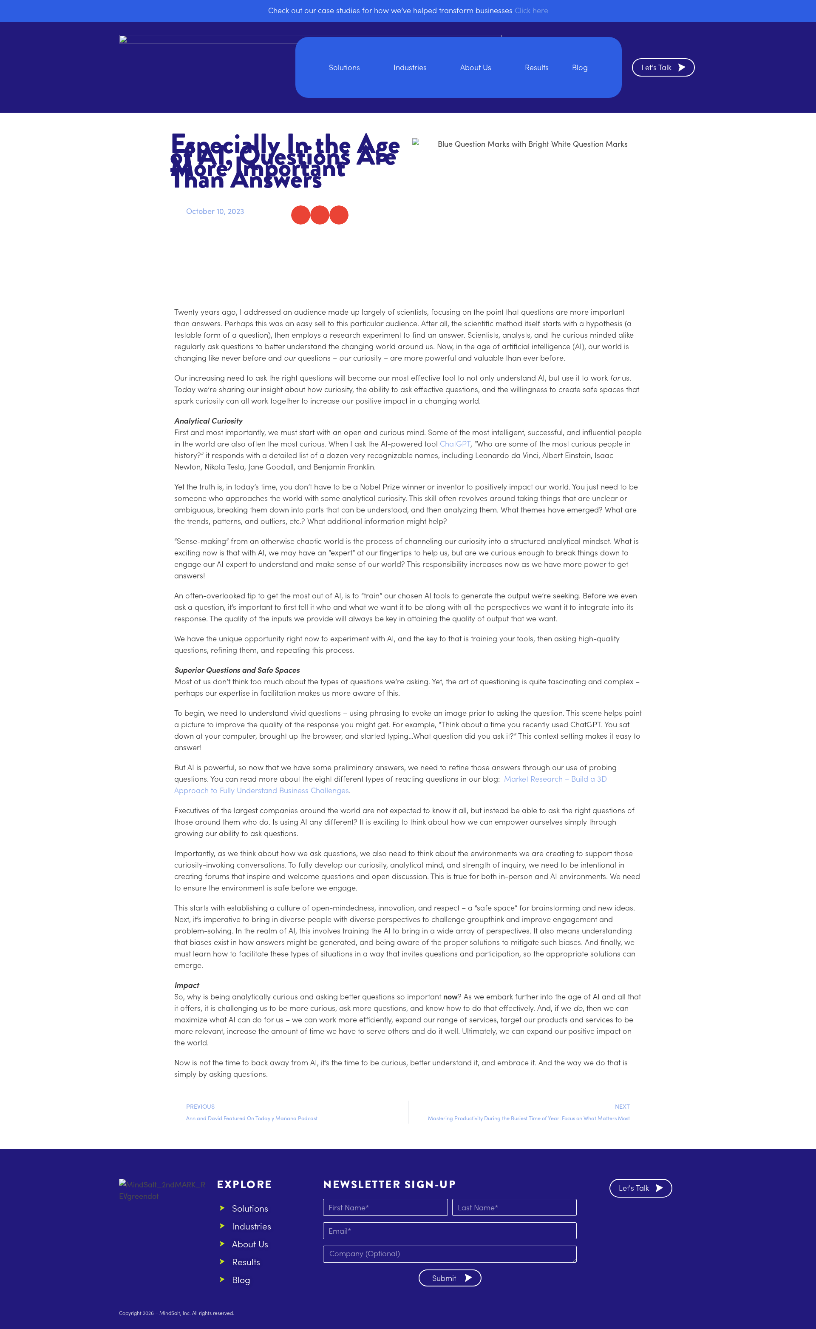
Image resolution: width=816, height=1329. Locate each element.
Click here (531, 10)
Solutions (344, 67)
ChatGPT (455, 443)
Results (537, 67)
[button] (300, 215)
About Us (475, 67)
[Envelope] (643, 1220)
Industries (410, 67)
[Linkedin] (620, 1220)
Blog (580, 67)
